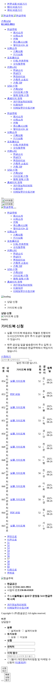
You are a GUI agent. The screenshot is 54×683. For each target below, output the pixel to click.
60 (8, 567)
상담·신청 (12, 86)
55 (8, 553)
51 (8, 542)
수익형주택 (19, 64)
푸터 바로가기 (14, 10)
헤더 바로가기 (14, 7)
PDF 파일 (15, 394)
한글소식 (18, 70)
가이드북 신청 (20, 92)
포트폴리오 (13, 57)
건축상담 (18, 89)
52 (8, 545)
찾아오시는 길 (20, 45)
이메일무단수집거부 (24, 108)
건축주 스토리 (20, 79)
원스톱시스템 (20, 42)
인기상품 (18, 54)
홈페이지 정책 (14, 98)
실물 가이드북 (17, 381)
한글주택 (12, 29)
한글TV (17, 73)
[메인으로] (13, 15)
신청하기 (6, 356)
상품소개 (12, 48)
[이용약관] (20, 662)
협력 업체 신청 (21, 95)
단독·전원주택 (20, 60)
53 (8, 548)
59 (8, 564)
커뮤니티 (12, 67)
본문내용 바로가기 (17, 4)
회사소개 (18, 32)
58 (8, 561)
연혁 (15, 39)
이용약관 (18, 104)
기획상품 (18, 51)
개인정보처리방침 (22, 101)
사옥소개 (18, 35)
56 (8, 556)
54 (8, 550)
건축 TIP (17, 82)
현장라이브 (19, 76)
